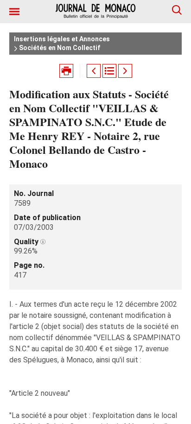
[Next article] (125, 71)
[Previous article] (94, 71)
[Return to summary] (109, 71)
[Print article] (66, 71)
